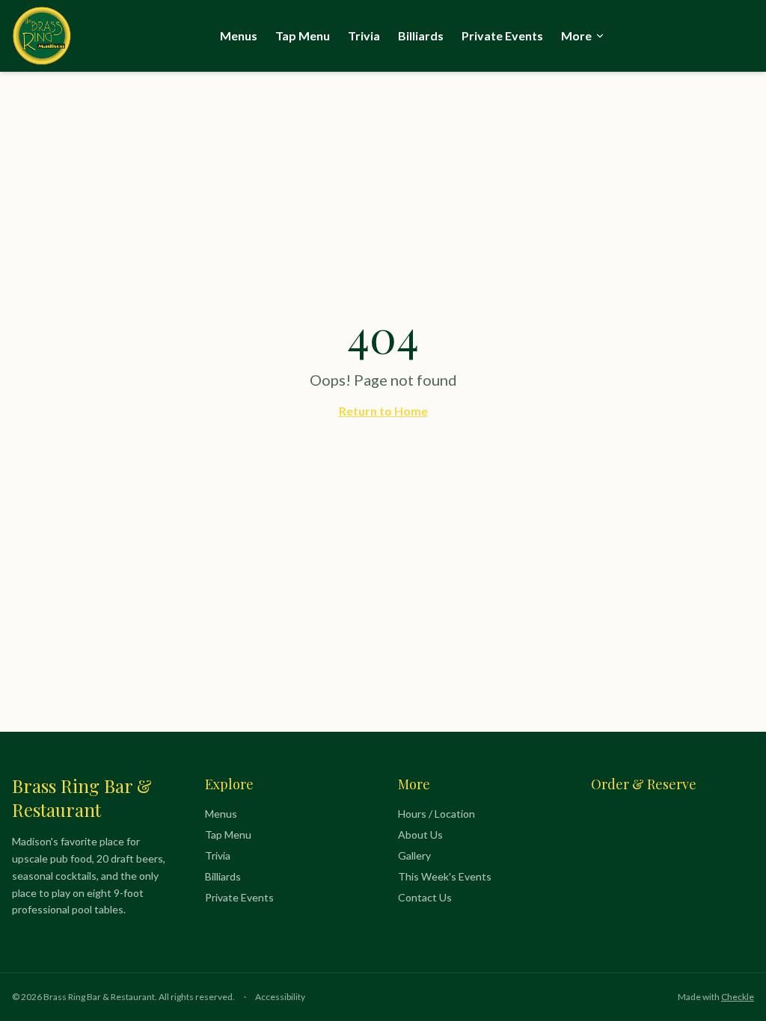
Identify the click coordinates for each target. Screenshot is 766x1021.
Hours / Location (436, 813)
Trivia (364, 35)
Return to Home (383, 411)
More (576, 35)
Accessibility (280, 996)
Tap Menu (302, 35)
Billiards (421, 35)
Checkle (737, 996)
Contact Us (425, 897)
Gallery (414, 855)
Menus (238, 35)
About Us (420, 834)
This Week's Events (444, 876)
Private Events (502, 35)
